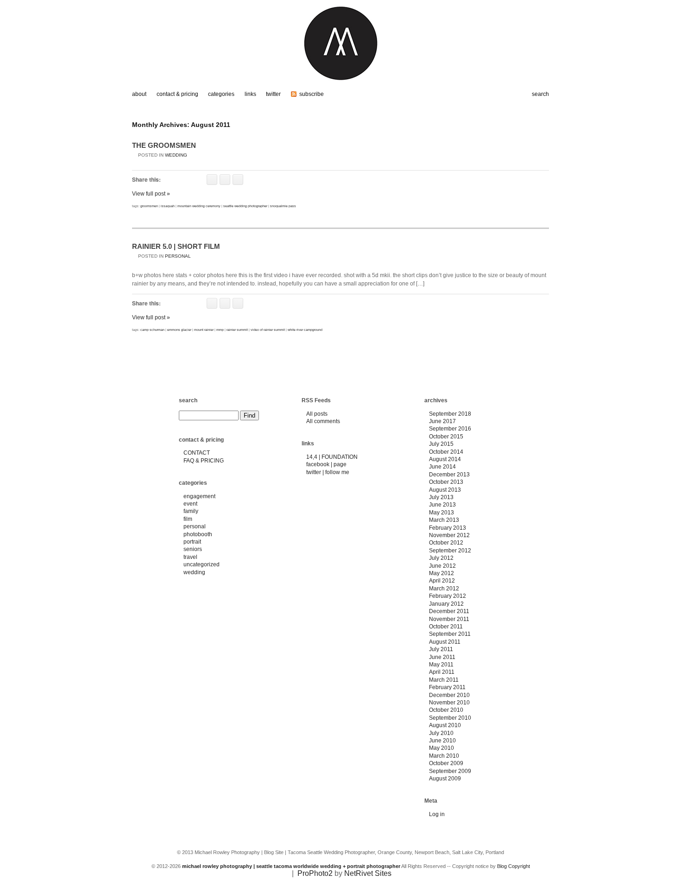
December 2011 (449, 611)
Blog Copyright (513, 866)
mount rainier (204, 329)
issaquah (168, 206)
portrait (192, 542)
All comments (323, 421)
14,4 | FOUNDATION (332, 457)
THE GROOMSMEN (164, 145)
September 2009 (450, 771)
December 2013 (449, 474)
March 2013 (444, 520)
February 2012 (447, 596)
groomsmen (149, 206)
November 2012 (449, 535)
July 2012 (441, 558)
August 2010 (445, 725)
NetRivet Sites (367, 873)
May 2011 (441, 664)
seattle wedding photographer (245, 206)
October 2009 (446, 763)
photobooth (197, 534)
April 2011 (441, 672)
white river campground (305, 329)
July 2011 (441, 649)
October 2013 (446, 482)
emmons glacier (179, 329)
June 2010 (442, 740)
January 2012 (446, 604)
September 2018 (450, 414)
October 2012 (446, 542)
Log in (437, 814)
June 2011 (442, 657)
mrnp (220, 329)
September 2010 (450, 718)
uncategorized (201, 564)
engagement (199, 496)
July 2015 (441, 444)
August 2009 (445, 778)
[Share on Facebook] (212, 179)
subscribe (311, 94)
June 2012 (442, 566)
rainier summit (237, 329)
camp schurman (152, 329)
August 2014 (445, 459)
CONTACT (196, 453)
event (190, 504)
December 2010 (449, 695)
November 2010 (449, 702)
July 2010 (441, 733)
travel (190, 557)
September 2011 (450, 634)
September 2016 (450, 428)
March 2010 (444, 756)
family (190, 511)
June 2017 (442, 421)
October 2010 (446, 710)
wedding (176, 155)
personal (178, 256)
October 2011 (446, 626)
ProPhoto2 (315, 873)
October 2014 (446, 452)
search (188, 400)
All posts (317, 414)
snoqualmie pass (283, 206)
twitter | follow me (327, 472)
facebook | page (326, 464)
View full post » (151, 193)
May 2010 (441, 748)
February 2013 (447, 528)
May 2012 (441, 573)
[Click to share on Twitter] (225, 179)
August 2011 (444, 642)
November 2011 (449, 619)
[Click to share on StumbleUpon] (238, 179)
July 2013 (441, 497)
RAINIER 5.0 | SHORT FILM (176, 246)
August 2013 (445, 490)
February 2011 (447, 687)
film (187, 519)
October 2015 (446, 436)
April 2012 (442, 580)
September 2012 (450, 550)
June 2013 (442, 504)
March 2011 (444, 680)
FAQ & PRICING (203, 460)
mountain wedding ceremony (199, 206)
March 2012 (444, 588)
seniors (192, 549)
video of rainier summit (268, 329)
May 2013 (441, 512)
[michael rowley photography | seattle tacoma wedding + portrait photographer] (340, 85)
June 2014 (442, 466)
